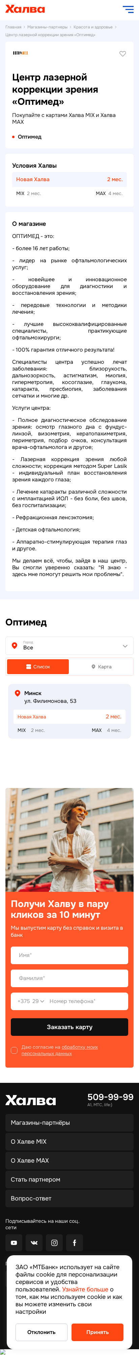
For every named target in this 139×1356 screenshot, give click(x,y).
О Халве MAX (30, 1160)
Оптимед (29, 137)
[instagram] (54, 1242)
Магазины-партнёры (40, 1122)
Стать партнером (35, 1179)
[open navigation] (128, 9)
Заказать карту (69, 1027)
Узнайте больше (85, 1289)
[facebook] (74, 1242)
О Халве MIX (29, 1141)
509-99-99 (110, 1097)
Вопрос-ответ (31, 1198)
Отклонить (41, 1332)
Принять (97, 1332)
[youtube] (13, 1242)
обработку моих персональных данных (60, 1050)
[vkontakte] (34, 1242)
